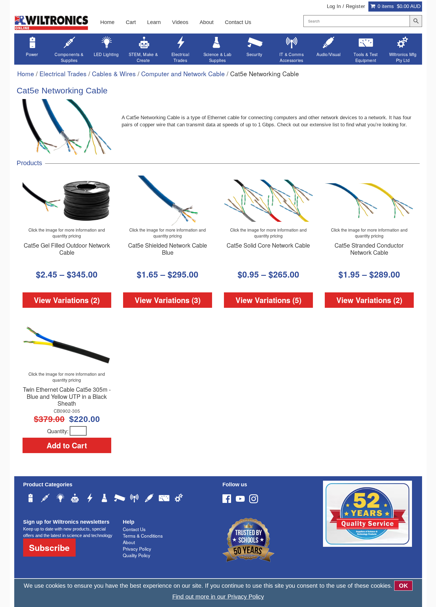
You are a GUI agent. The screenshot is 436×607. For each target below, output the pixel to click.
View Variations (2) (67, 300)
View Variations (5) (268, 300)
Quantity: (58, 431)
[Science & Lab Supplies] (104, 498)
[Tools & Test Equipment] (164, 498)
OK (403, 585)
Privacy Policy (137, 548)
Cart (131, 22)
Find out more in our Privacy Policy (218, 596)
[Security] (119, 498)
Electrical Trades (63, 73)
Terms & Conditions (143, 535)
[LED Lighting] (60, 498)
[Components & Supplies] (45, 498)
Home (107, 22)
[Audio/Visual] (149, 498)
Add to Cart (67, 445)
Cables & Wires (114, 73)
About (207, 22)
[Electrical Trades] (89, 498)
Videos (180, 22)
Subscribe (49, 547)
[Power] (30, 498)
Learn (154, 22)
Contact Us (238, 22)
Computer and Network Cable (183, 73)
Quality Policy (136, 555)
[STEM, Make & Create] (75, 498)
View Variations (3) (168, 300)
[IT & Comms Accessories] (134, 498)
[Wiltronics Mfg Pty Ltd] (178, 498)
